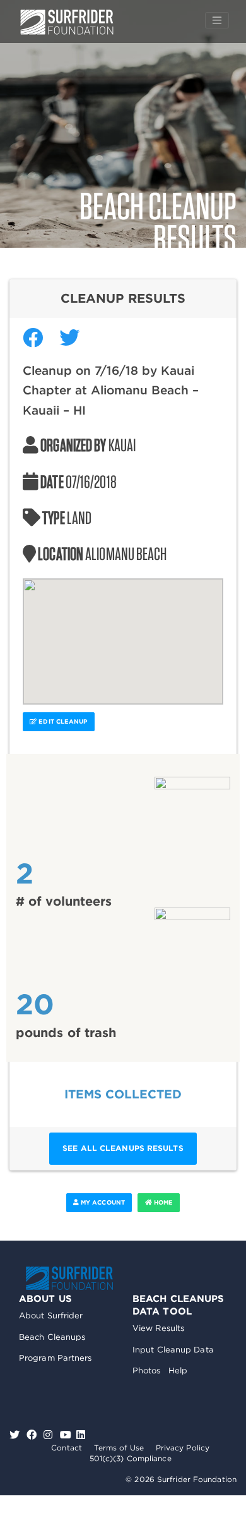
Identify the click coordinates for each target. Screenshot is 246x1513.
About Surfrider (51, 1315)
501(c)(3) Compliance (131, 1458)
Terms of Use (119, 1447)
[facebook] (33, 1435)
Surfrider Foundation (69, 1278)
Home (162, 1202)
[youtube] (65, 1435)
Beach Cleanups (52, 1337)
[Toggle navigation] (217, 20)
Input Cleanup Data (173, 1350)
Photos (146, 1370)
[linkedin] (80, 1435)
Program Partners (55, 1358)
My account (102, 1202)
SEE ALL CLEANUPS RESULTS (122, 1148)
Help (177, 1370)
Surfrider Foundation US (67, 22)
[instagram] (50, 1435)
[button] (123, 634)
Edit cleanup (62, 721)
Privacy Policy (182, 1447)
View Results (158, 1328)
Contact (66, 1447)
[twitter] (16, 1435)
